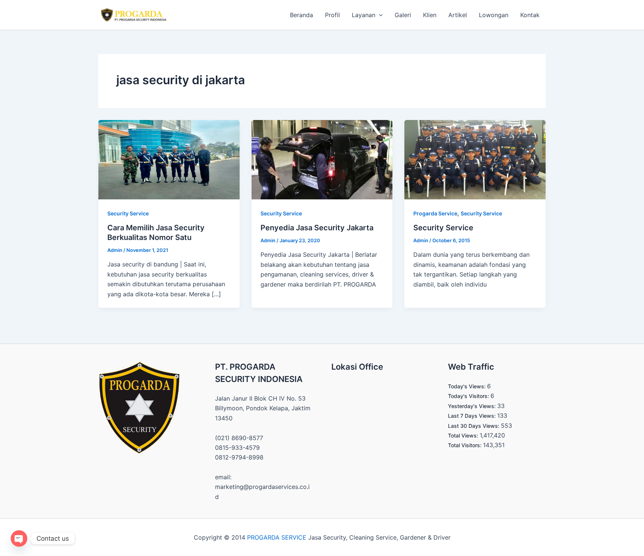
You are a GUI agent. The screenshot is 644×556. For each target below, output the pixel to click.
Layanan (363, 15)
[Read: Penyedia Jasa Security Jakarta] (322, 159)
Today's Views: (467, 386)
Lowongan (493, 15)
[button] (379, 15)
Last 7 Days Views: (472, 416)
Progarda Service (435, 213)
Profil (332, 15)
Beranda (301, 15)
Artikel (457, 15)
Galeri (403, 15)
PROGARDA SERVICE (276, 537)
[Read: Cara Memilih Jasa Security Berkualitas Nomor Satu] (169, 159)
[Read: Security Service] (475, 159)
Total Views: (464, 435)
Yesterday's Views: (472, 406)
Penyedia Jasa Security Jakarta (317, 227)
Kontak (530, 15)
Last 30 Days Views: (474, 426)
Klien (429, 15)
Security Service (128, 213)
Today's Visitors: (469, 396)
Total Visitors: (465, 445)
